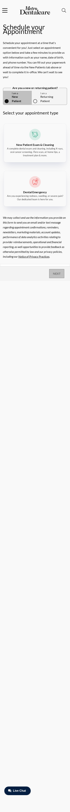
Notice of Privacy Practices (33, 256)
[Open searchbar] (64, 10)
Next (56, 273)
